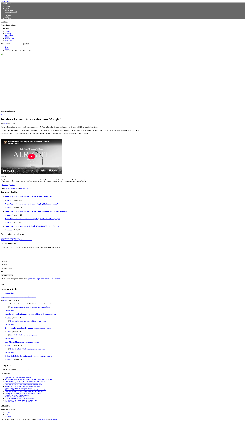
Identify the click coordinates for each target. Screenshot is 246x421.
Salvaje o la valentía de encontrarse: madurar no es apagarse (23, 383)
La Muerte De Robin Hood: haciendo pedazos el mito (21, 400)
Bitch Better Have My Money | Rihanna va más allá (16, 240)
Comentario (4, 261)
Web (2, 272)
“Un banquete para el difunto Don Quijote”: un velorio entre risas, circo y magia (29, 379)
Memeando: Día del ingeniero (10, 238)
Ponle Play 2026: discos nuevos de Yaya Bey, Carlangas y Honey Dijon (32, 219)
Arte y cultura (9, 35)
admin (5, 124)
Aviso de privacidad (11, 12)
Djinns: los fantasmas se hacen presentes (17, 395)
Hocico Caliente (9, 38)
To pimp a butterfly (26, 188)
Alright (6, 188)
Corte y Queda (9, 40)
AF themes (53, 419)
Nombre (4, 264)
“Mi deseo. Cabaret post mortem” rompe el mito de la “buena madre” (25, 390)
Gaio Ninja (4, 22)
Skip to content (5, 1)
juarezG (9, 200)
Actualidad (8, 31)
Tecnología (8, 33)
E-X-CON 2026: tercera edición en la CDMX (18, 402)
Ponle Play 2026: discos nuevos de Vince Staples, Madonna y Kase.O (32, 204)
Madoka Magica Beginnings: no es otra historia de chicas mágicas (30, 314)
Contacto (7, 6)
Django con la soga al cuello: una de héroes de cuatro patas (28, 328)
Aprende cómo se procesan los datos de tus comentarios (44, 279)
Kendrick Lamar (14, 188)
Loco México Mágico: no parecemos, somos (22, 342)
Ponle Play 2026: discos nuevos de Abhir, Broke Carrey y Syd (29, 196)
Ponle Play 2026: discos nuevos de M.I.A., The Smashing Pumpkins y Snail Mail (36, 211)
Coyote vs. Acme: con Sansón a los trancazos (18, 297)
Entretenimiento (9, 293)
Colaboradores (9, 10)
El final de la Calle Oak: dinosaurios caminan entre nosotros (28, 356)
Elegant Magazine (42, 419)
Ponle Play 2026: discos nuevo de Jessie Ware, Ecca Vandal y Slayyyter (32, 226)
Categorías (4, 369)
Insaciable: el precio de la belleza (15, 397)
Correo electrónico (7, 268)
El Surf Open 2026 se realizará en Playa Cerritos (19, 398)
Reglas (7, 8)
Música (7, 37)
